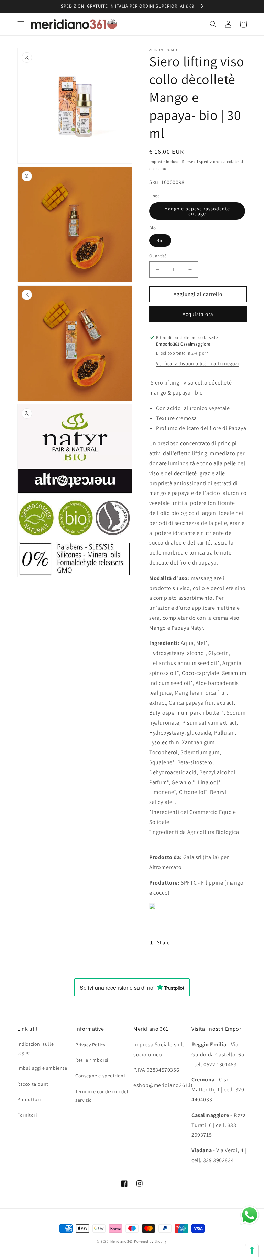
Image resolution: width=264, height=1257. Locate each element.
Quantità (158, 256)
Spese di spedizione (201, 161)
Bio (160, 240)
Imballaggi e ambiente (42, 1068)
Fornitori (27, 1115)
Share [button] (163, 942)
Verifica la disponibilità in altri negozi (197, 363)
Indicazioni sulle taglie (35, 1048)
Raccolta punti (33, 1084)
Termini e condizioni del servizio (101, 1095)
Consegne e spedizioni (100, 1076)
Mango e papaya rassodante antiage (197, 211)
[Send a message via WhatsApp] (250, 1215)
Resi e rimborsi (91, 1060)
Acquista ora (198, 314)
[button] (20, 24)
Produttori (29, 1099)
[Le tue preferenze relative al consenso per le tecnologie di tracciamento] (251, 1250)
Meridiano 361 (121, 1241)
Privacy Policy (90, 1044)
